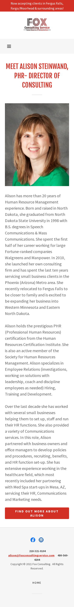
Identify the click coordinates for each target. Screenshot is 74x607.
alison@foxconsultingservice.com (31, 555)
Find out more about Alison (37, 513)
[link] (37, 25)
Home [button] (36, 582)
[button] (9, 46)
